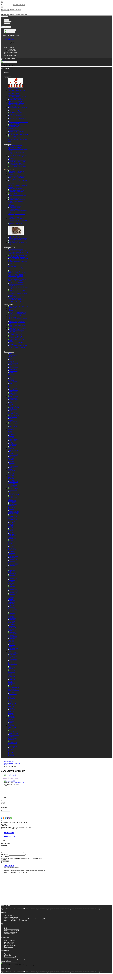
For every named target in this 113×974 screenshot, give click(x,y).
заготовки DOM (12, 578)
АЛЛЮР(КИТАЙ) (13, 513)
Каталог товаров (9, 169)
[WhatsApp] (11, 818)
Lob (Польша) (12, 445)
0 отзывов (4, 778)
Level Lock (11, 442)
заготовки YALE (13, 653)
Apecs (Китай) (12, 366)
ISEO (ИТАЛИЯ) (13, 413)
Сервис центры (9, 304)
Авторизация (12, 50)
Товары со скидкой (10, 957)
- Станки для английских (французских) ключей (16, 219)
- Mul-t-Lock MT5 (13, 317)
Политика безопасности (11, 930)
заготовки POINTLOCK (12, 629)
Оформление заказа (19, 4)
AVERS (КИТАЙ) (13, 382)
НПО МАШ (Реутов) (11, 683)
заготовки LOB (12, 592)
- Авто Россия (12, 176)
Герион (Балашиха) (11, 544)
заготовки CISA (12, 569)
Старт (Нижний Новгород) (12, 728)
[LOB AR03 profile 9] (10, 775)
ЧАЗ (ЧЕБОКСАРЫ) (12, 745)
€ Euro (6, 19)
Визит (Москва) (12, 532)
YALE (15, 502)
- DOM (10, 206)
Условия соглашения (10, 932)
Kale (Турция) (12, 425)
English (12, 32)
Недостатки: (4, 856)
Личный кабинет (9, 940)
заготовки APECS (13, 564)
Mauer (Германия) (13, 450)
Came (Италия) (12, 391)
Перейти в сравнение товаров (18, 14)
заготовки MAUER (11, 598)
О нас (6, 927)
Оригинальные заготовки (12, 763)
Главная (6, 72)
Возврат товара (8, 947)
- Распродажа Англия (14, 172)
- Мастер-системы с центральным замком (14, 94)
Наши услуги (8, 144)
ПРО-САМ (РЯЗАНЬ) (11, 707)
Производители (9, 352)
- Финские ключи (13, 155)
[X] (7, 818)
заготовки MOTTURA (11, 604)
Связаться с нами (9, 933)
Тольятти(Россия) (13, 733)
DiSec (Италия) (12, 398)
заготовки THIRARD (11, 642)
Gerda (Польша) (12, 409)
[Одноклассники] (3, 818)
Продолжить (4, 9)
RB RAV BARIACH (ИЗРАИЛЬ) (11, 478)
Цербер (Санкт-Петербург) (12, 738)
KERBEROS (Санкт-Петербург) (11, 432)
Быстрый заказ (5, 810)
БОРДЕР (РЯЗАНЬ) (11, 526)
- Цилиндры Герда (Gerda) (16, 103)
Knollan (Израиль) (13, 439)
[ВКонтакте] (1, 818)
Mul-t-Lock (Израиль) (11, 460)
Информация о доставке (11, 929)
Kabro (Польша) (12, 421)
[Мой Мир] (5, 818)
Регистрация (11, 49)
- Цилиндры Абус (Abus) (15, 101)
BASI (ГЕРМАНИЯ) (12, 387)
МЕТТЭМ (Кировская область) (11, 676)
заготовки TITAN (13, 648)
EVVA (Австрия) (13, 406)
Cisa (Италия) (12, 394)
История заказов (9, 942)
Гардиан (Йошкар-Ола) (12, 537)
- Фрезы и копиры (13, 217)
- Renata (10, 225)
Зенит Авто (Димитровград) (12, 658)
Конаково (11, 668)
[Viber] (9, 818)
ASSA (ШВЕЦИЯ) (11, 376)
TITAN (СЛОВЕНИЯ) (12, 500)
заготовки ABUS (13, 556)
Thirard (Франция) (13, 494)
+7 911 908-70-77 (9, 38)
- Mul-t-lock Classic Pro (15, 315)
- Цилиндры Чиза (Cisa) (15, 104)
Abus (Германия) (13, 363)
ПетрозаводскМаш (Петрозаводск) (13, 691)
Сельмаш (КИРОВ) (11, 713)
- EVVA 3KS (12, 309)
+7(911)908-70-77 (9, 39)
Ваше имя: (4, 845)
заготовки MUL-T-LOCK (13, 610)
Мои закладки (8, 943)
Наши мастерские (9, 247)
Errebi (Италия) (12, 401)
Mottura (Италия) (13, 455)
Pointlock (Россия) (13, 471)
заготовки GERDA (11, 583)
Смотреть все (17, 98)
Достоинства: (5, 854)
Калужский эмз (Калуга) (12, 664)
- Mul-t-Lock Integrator (14, 318)
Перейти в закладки (15, 9)
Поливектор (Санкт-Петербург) (11, 700)
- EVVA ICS (12, 311)
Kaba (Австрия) (12, 417)
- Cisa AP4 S (12, 326)
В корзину (4, 807)
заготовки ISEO (12, 589)
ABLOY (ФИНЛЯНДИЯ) (13, 357)
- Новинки (11, 188)
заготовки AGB (12, 559)
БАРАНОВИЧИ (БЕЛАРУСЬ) (12, 520)
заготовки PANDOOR (11, 623)
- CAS (10, 204)
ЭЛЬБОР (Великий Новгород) (11, 754)
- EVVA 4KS (12, 307)
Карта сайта (7, 955)
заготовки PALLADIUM (12, 617)
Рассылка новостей (10, 945)
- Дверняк (11, 183)
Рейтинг (3, 859)
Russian (13, 30)
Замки (7, 77)
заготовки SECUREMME (12, 636)
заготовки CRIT (12, 573)
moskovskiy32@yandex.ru (11, 43)
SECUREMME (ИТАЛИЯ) (12, 485)
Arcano (15, 371)
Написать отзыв (13, 778)
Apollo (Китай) (12, 369)
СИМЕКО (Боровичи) (11, 720)
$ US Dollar (8, 21)
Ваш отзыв (4, 853)
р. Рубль (7, 23)
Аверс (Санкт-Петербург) (12, 508)
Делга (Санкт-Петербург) (12, 550)
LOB (5, 765)
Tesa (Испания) (12, 490)
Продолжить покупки (6, 4)
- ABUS (10, 203)
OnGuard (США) (13, 466)
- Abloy (10, 174)
